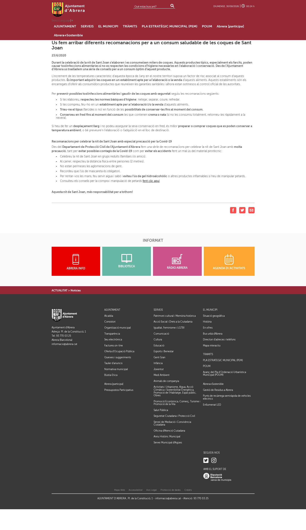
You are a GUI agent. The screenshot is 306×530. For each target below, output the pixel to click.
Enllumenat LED (212, 404)
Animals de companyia (166, 381)
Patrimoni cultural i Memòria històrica (175, 315)
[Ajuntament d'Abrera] (68, 9)
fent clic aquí (151, 181)
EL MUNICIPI (210, 310)
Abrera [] (113, 384)
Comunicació (161, 333)
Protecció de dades (170, 490)
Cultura (158, 339)
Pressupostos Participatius (118, 390)
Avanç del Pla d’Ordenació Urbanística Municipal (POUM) (224, 374)
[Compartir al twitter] (242, 210)
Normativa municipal (116, 369)
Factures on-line (113, 345)
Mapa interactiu (211, 345)
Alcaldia (108, 315)
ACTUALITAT (59, 290)
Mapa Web (119, 490)
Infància (158, 363)
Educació (159, 345)
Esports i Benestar (164, 351)
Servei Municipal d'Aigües (168, 442)
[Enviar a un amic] (251, 210)
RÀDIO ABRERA (177, 267)
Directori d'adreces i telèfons (219, 339)
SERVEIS (158, 310)
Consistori (110, 321)
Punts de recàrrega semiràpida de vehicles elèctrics (227, 397)
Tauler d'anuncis (113, 363)
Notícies (76, 290)
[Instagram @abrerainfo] (213, 460)
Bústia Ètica (110, 375)
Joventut (159, 369)
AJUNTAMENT (112, 310)
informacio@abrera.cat (64, 344)
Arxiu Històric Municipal (167, 436)
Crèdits (188, 490)
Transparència (112, 333)
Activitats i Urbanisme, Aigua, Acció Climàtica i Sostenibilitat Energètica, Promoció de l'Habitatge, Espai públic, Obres (175, 391)
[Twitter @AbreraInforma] (206, 460)
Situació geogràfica (214, 315)
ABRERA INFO (76, 268)
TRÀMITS (208, 354)
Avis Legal (151, 490)
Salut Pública (161, 410)
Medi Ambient (161, 375)
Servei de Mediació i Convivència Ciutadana (172, 423)
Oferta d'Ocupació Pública (119, 351)
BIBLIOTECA (126, 266)
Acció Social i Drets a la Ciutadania (173, 321)
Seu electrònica (113, 339)
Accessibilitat (136, 490)
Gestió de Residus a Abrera (218, 390)
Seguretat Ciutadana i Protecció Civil (174, 416)
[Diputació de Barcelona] (217, 477)
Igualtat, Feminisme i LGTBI (169, 327)
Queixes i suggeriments (117, 357)
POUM (206, 366)
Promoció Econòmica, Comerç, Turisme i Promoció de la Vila (177, 403)
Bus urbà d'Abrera (212, 333)
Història (207, 321)
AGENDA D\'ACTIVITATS (229, 268)
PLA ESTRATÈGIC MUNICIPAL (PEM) (223, 360)
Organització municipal (117, 327)
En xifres (208, 327)
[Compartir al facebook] (233, 210)
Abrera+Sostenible (213, 384)
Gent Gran (159, 357)
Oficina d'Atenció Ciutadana (169, 430)
